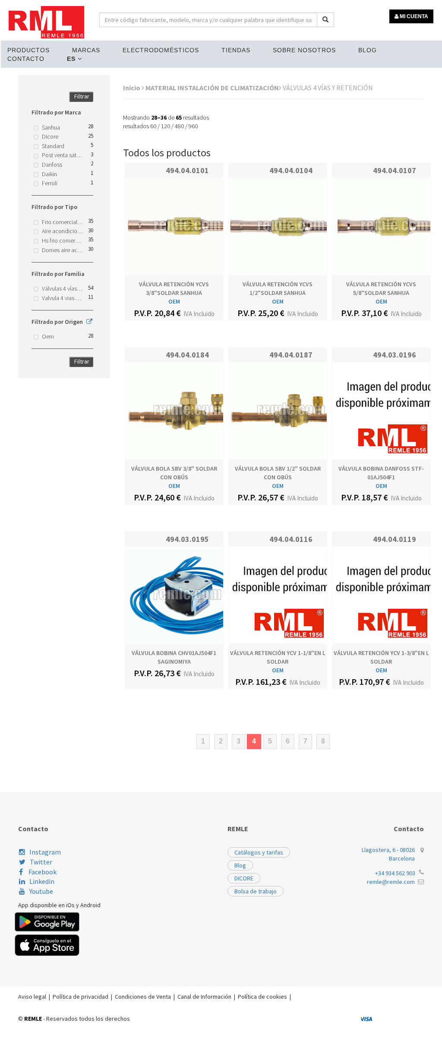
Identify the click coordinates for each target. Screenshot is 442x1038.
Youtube (41, 891)
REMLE (33, 1018)
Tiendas (235, 50)
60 (153, 126)
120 (165, 126)
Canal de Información (204, 996)
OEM (174, 301)
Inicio (132, 87)
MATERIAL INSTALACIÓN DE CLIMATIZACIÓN (212, 87)
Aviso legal (32, 996)
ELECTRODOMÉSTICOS (161, 50)
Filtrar (81, 96)
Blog (367, 50)
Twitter (41, 862)
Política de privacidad (80, 996)
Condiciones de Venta (143, 996)
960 (193, 126)
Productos (28, 50)
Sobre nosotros (304, 50)
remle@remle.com (391, 882)
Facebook (42, 871)
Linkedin (41, 881)
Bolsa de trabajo (255, 891)
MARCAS (86, 50)
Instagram (45, 852)
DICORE (243, 878)
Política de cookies (262, 996)
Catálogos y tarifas (258, 852)
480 (179, 126)
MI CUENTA (413, 16)
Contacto (25, 58)
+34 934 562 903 (395, 873)
